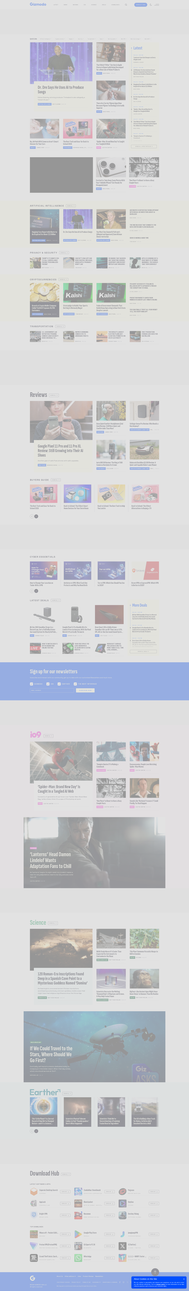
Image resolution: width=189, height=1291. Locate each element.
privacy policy (160, 1284)
